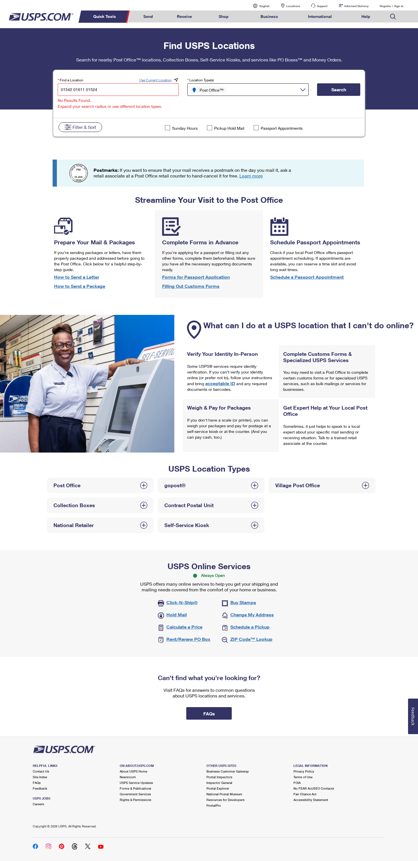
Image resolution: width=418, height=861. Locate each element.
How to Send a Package (79, 286)
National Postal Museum (224, 794)
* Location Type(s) (200, 80)
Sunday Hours (185, 128)
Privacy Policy (303, 771)
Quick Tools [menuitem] (104, 16)
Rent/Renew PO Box (188, 639)
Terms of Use (303, 777)
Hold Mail (176, 614)
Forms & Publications (135, 788)
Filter (84, 127)
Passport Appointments (282, 128)
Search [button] (338, 89)
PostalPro (213, 805)
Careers (38, 804)
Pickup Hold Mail (229, 128)
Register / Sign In (391, 6)
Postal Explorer (217, 788)
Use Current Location (155, 80)
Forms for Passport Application (196, 277)
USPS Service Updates (136, 782)
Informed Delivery (356, 6)
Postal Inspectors (219, 777)
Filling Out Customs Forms (191, 286)
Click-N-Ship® (182, 602)
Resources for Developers (225, 800)
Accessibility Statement (310, 800)
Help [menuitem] (365, 16)
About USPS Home (133, 771)
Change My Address (252, 614)
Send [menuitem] (148, 16)
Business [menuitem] (269, 16)
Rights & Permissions (135, 800)
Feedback (40, 788)
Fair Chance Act (304, 794)
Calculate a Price (184, 626)
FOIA (297, 782)
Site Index (40, 777)
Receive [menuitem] (184, 16)
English (259, 6)
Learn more (251, 175)
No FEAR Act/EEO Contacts (313, 788)
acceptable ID (220, 383)
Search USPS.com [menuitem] (393, 17)
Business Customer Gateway (227, 771)
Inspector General (219, 782)
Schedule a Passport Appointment (307, 277)
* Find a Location (70, 80)
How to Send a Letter (76, 277)
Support (322, 6)
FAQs (37, 782)
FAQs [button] (209, 713)
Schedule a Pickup (250, 626)
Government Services (135, 794)
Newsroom (128, 777)
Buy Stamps (243, 602)
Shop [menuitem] (224, 16)
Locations (293, 6)
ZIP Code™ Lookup (251, 639)
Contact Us (41, 771)
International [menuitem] (320, 16)
